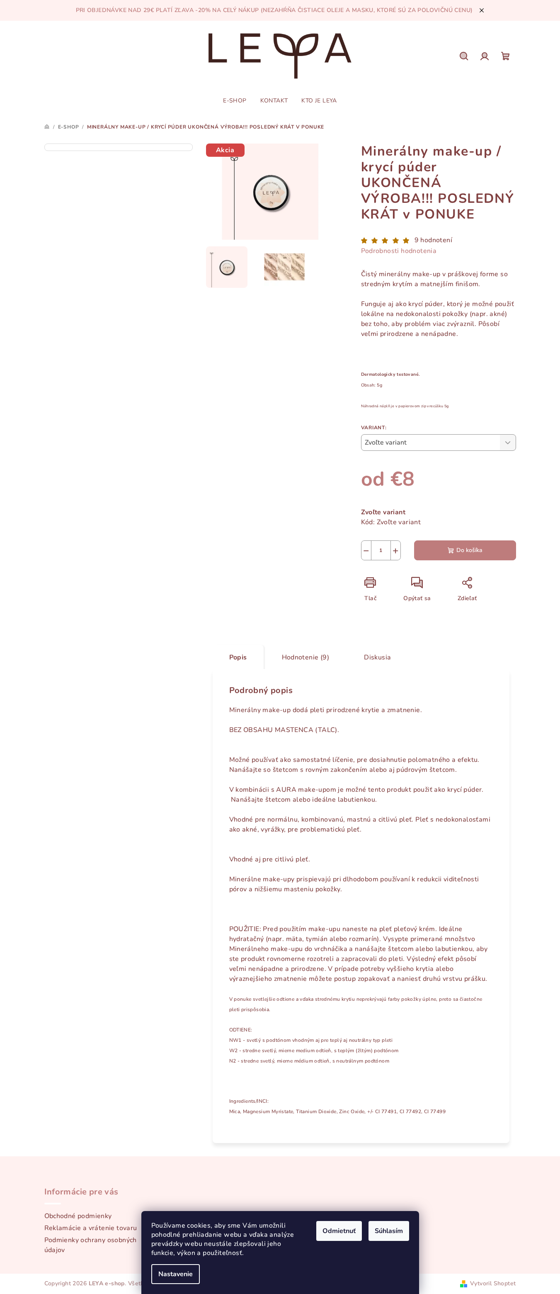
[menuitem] (234, 100)
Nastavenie (175, 1274)
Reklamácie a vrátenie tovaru (90, 1228)
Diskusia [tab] (377, 657)
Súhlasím (389, 1231)
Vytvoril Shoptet (493, 1283)
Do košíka (469, 550)
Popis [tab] (238, 657)
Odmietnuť (339, 1231)
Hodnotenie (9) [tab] (306, 657)
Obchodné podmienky (78, 1216)
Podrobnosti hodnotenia (399, 250)
